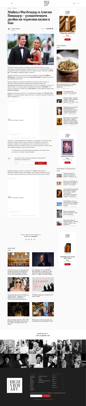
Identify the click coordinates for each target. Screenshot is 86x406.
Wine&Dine (32, 376)
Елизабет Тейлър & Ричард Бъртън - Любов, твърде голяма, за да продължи (70, 222)
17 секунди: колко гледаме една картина (70, 92)
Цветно (31, 385)
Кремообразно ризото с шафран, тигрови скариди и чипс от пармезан (66, 85)
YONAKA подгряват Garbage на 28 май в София (42, 295)
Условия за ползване (42, 376)
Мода (64, 215)
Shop (74, 3)
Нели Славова (16, 28)
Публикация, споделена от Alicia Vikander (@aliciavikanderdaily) (23, 137)
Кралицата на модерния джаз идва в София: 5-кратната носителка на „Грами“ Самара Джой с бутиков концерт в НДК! (70, 120)
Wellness (65, 177)
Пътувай (32, 388)
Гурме (58, 88)
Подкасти (32, 377)
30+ (64, 103)
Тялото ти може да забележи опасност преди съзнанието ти (69, 175)
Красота (65, 114)
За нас (39, 377)
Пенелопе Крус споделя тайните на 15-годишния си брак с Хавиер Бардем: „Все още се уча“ (70, 100)
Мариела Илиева (65, 88)
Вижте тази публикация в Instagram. (16, 120)
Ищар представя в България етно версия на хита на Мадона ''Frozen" (42, 320)
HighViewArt (73, 94)
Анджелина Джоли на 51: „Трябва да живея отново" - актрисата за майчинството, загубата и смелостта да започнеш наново (18, 297)
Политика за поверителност (44, 380)
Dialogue (32, 380)
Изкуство (15, 8)
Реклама (40, 379)
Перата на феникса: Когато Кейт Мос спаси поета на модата (70, 213)
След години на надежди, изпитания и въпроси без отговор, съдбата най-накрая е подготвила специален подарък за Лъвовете (70, 192)
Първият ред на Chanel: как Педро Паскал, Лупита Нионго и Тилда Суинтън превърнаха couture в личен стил (70, 110)
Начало (9, 8)
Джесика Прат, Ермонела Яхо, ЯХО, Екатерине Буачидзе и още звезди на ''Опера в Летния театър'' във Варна (18, 322)
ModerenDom (41, 382)
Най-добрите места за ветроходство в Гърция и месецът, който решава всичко (70, 203)
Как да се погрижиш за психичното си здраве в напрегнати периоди (70, 182)
